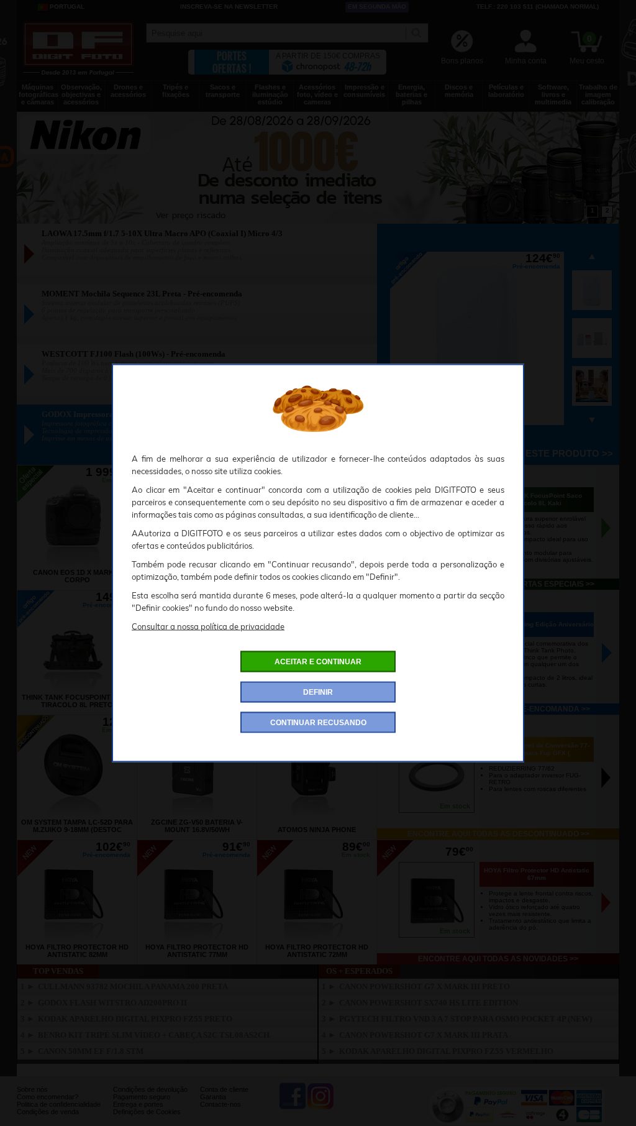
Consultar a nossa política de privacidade (208, 626)
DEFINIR (318, 692)
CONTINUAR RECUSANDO (318, 722)
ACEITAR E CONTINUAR (318, 661)
